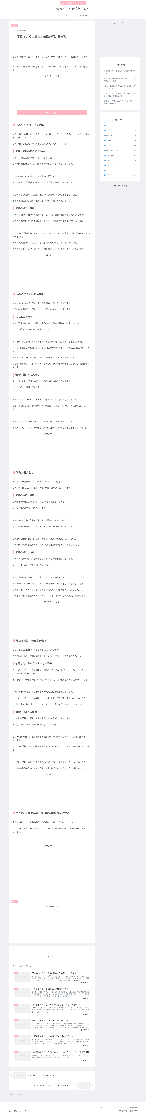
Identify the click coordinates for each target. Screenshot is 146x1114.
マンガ (15, 901)
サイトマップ (105, 1107)
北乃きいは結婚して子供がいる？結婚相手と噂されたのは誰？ (120, 87)
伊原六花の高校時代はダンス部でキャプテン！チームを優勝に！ (120, 102)
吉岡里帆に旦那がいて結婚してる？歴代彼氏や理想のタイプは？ (120, 79)
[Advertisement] (52, 93)
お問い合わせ (133, 1107)
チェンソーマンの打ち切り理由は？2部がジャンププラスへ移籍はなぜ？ (119, 95)
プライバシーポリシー (119, 1107)
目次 (51, 113)
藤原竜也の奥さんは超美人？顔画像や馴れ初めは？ (120, 72)
